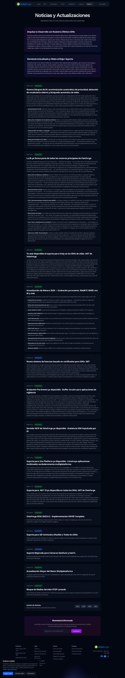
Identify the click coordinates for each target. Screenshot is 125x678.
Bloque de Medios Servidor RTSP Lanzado (46, 589)
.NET (44, 4)
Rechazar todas (19, 673)
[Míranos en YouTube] (105, 656)
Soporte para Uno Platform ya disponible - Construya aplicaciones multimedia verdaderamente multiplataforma (58, 463)
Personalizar (30, 673)
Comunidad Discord (58, 654)
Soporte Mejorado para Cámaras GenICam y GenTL (51, 552)
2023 (83, 606)
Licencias (36, 648)
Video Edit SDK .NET (21, 657)
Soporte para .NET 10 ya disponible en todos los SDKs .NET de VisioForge (61, 490)
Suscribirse (76, 631)
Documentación (57, 651)
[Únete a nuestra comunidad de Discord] (102, 656)
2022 (89, 606)
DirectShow (53, 4)
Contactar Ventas (76, 654)
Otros (62, 4)
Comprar (81, 4)
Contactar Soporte (58, 659)
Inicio (38, 4)
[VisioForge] (24, 4)
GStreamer (71, 4)
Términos (106, 651)
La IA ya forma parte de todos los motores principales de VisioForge (59, 158)
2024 (77, 606)
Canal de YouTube (77, 651)
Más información (12, 669)
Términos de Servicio (40, 654)
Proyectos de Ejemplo (59, 656)
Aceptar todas (8, 673)
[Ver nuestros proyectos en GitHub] (108, 656)
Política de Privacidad (40, 651)
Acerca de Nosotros (77, 648)
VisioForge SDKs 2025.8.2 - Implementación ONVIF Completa (55, 516)
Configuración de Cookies (40, 664)
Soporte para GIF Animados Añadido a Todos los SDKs (52, 534)
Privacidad (106, 653)
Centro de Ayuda (57, 648)
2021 (95, 606)
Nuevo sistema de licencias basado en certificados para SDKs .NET (58, 361)
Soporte (89, 4)
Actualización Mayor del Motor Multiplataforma (50, 571)
